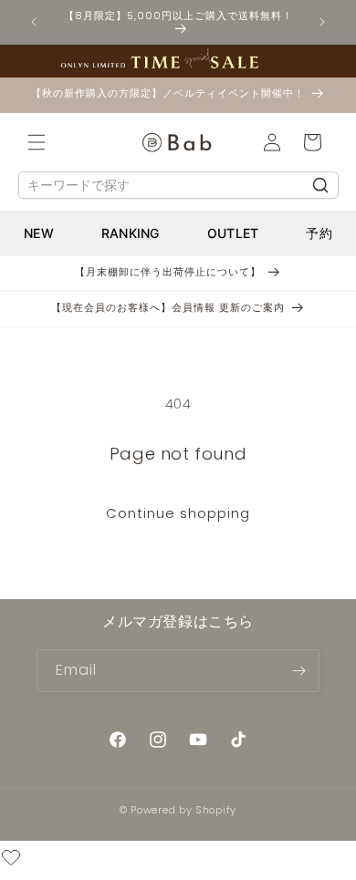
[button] (36, 142)
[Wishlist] (11, 860)
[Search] (320, 185)
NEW (39, 233)
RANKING (130, 233)
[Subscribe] (298, 670)
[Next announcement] (322, 22)
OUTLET (233, 233)
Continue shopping (178, 513)
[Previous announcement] (34, 22)
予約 (319, 233)
